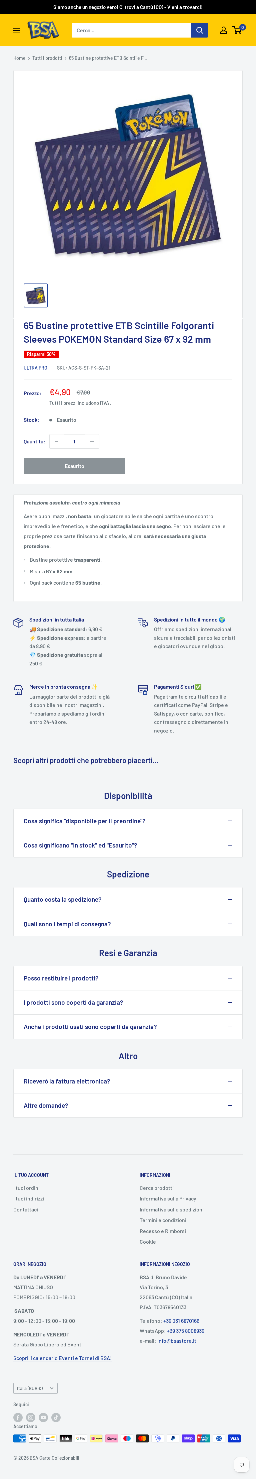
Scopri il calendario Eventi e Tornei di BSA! (62, 1358)
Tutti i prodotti (47, 58)
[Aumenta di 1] (92, 441)
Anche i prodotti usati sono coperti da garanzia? (90, 1026)
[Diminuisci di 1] (57, 441)
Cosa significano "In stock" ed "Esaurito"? (80, 845)
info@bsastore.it (176, 1340)
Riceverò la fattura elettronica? (67, 1081)
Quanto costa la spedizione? (63, 899)
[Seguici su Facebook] (18, 1417)
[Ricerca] (199, 30)
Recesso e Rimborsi (163, 1231)
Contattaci (25, 1209)
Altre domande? (46, 1105)
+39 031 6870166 (181, 1320)
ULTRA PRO (35, 368)
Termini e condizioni (163, 1220)
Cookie (148, 1241)
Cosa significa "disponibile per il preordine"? (85, 821)
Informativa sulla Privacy (168, 1198)
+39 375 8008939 (185, 1330)
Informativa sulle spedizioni (172, 1209)
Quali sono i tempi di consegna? (67, 924)
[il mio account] (223, 30)
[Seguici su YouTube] (43, 1417)
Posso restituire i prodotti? (61, 978)
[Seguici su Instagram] (30, 1417)
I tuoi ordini (26, 1188)
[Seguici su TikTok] (56, 1417)
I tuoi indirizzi (28, 1198)
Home (19, 58)
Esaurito (74, 466)
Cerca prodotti (157, 1188)
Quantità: (34, 441)
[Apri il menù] (16, 30)
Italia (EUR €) (30, 1388)
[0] (237, 30)
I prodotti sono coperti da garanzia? (73, 1002)
